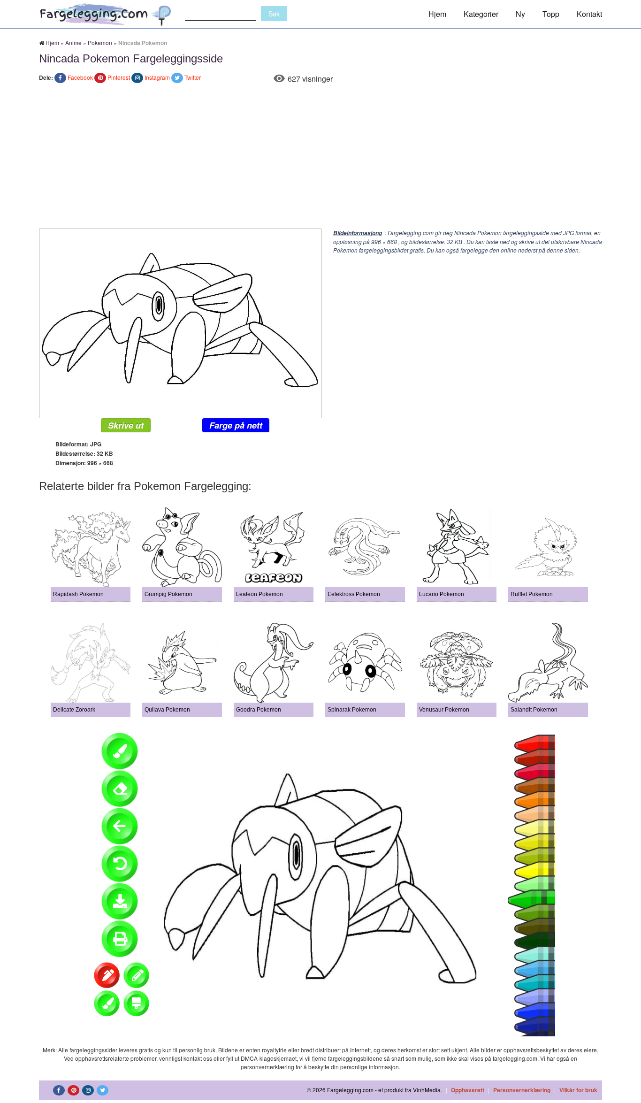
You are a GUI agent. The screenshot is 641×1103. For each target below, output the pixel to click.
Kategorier (481, 13)
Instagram (157, 77)
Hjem (437, 13)
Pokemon (100, 42)
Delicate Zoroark (74, 709)
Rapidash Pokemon (78, 594)
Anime (73, 42)
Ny (520, 13)
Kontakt (589, 13)
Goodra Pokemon (258, 709)
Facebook (80, 77)
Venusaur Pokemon (444, 709)
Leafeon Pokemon (259, 594)
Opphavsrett (467, 1090)
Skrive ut (126, 425)
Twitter (192, 77)
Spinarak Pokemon (352, 709)
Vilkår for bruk (578, 1090)
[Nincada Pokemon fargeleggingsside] (180, 322)
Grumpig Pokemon (168, 594)
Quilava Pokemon (167, 709)
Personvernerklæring (521, 1090)
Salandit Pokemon (534, 709)
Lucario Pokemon (441, 594)
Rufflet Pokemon (532, 594)
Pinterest (118, 77)
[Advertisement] (320, 158)
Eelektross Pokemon (354, 594)
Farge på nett (235, 425)
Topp (550, 13)
